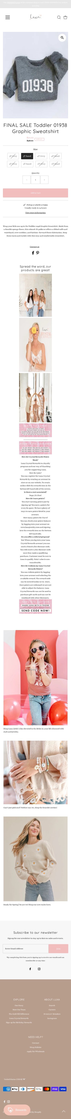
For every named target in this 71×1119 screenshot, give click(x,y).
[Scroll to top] (63, 1111)
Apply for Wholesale (35, 1051)
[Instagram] (39, 969)
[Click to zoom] (62, 38)
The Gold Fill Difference (19, 1014)
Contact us (34, 247)
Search (52, 1005)
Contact (35, 1043)
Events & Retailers (52, 1014)
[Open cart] (65, 17)
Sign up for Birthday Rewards (19, 1022)
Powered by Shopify (32, 1112)
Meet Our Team (19, 1009)
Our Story (19, 1005)
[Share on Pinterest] (37, 254)
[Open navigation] (10, 17)
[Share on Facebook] (33, 254)
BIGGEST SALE (13, 2)
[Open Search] (59, 17)
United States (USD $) (13, 1079)
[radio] (13, 156)
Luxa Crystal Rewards (19, 1018)
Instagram (52, 1018)
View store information (35, 212)
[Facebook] (30, 969)
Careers (52, 1009)
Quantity (36, 173)
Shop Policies (35, 1047)
